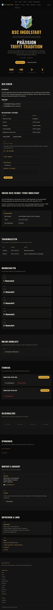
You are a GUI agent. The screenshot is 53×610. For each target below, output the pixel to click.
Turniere (23, 4)
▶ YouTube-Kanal (22, 383)
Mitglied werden (20, 62)
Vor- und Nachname (9, 151)
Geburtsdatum (7, 162)
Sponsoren (33, 4)
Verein (20, 1)
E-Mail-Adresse (8, 156)
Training (30, 1)
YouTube (6, 549)
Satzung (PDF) (6, 136)
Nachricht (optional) (9, 168)
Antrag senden (8, 177)
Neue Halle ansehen (32, 62)
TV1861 (24, 1)
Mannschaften (36, 1)
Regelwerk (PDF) (17, 136)
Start (16, 1)
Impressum (17, 7)
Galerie (27, 4)
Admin (49, 4)
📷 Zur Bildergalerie (9, 383)
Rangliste (17, 4)
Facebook (6, 547)
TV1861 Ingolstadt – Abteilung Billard (13, 545)
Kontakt (39, 4)
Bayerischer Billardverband (11, 542)
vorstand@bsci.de (9, 484)
